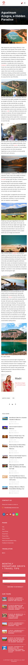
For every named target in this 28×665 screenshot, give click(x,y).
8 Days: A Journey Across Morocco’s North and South (16, 599)
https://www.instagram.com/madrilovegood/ (20, 385)
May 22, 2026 (13, 430)
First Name (5, 578)
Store (3, 529)
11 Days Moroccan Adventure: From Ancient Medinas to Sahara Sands (16, 607)
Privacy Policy (5, 536)
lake (13, 398)
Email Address (6, 572)
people (15, 145)
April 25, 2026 (14, 450)
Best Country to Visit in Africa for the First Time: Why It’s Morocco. (17, 446)
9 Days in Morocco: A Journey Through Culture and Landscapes (16, 616)
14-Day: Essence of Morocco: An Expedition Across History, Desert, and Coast (16, 649)
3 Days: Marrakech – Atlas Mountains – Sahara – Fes (16, 624)
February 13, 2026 (15, 481)
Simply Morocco (15, 423)
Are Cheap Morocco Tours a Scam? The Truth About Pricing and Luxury (17, 477)
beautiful (3, 179)
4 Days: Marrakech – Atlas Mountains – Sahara (16, 632)
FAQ (3, 526)
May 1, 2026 (13, 439)
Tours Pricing (5, 531)
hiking (9, 297)
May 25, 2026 (13, 421)
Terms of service (6, 538)
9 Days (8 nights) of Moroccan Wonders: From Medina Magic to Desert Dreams (16, 639)
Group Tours (5, 533)
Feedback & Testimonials (7, 542)
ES (4, 553)
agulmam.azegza (6, 398)
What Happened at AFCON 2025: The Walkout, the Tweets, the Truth (17, 466)
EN (3, 553)
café (8, 111)
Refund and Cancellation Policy (9, 540)
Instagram (3, 65)
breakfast (14, 253)
